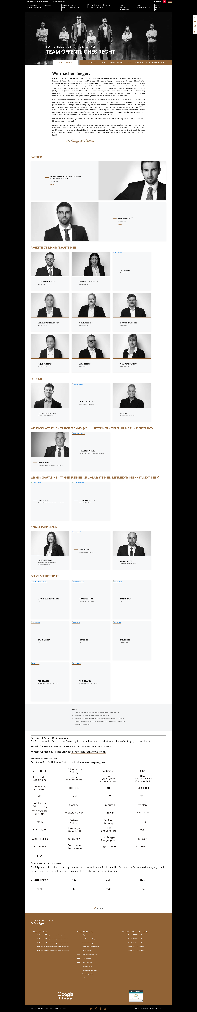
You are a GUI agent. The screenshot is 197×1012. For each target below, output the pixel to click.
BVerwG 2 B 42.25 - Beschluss (136, 950)
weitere (84, 978)
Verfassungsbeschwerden (89, 970)
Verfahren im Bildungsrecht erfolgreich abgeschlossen (53, 935)
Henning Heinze (116, 112)
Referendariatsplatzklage (89, 954)
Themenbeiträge (87, 962)
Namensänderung (87, 943)
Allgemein (85, 935)
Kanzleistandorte (65, 63)
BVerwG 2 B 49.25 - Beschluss (136, 943)
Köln (129, 63)
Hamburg (92, 63)
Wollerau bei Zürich (155, 63)
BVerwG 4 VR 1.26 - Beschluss (136, 939)
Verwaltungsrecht (87, 974)
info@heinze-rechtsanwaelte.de (94, 746)
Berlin (102, 63)
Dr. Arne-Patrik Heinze (89, 102)
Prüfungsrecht (86, 950)
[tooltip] (142, 85)
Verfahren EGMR (87, 966)
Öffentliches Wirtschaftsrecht (90, 946)
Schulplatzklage (86, 958)
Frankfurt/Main (116, 63)
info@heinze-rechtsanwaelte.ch (88, 751)
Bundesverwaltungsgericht (136, 932)
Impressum (138, 1008)
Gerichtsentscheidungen (89, 939)
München (139, 63)
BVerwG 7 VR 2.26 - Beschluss (136, 946)
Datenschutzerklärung (152, 1008)
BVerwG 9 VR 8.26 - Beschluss (136, 935)
